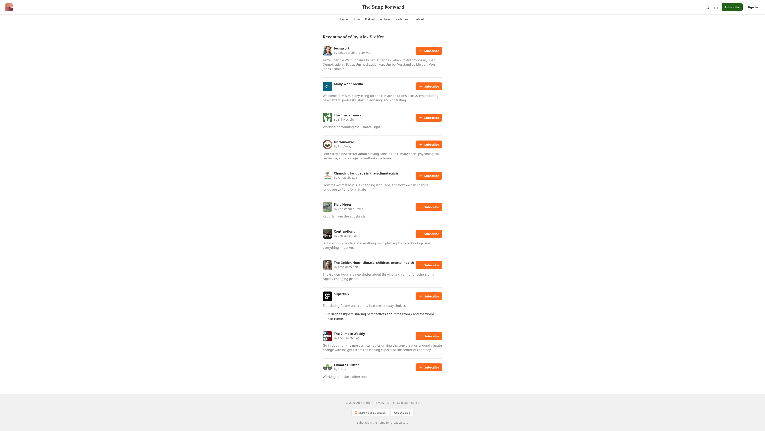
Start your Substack (372, 412)
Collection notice (408, 403)
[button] (344, 19)
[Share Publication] (716, 7)
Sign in (752, 7)
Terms (390, 403)
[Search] (707, 7)
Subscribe (732, 7)
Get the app (402, 412)
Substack (363, 422)
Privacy (379, 403)
